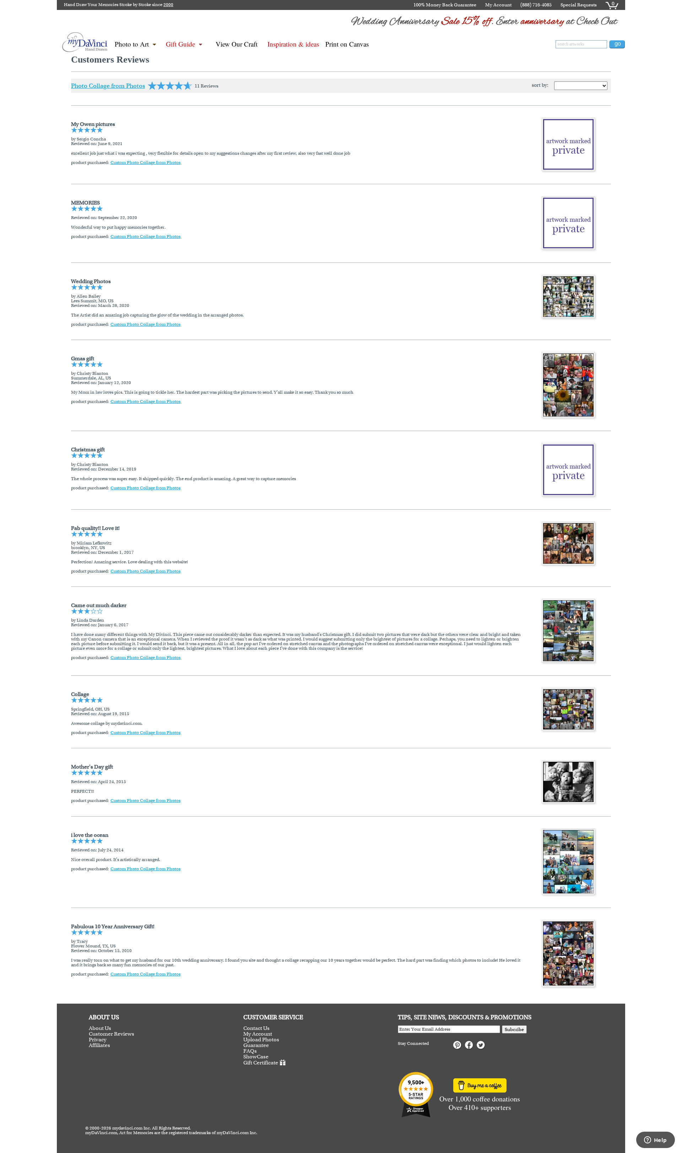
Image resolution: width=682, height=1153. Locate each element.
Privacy (98, 1039)
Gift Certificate (260, 1062)
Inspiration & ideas (293, 43)
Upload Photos (261, 1039)
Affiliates (99, 1045)
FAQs (250, 1051)
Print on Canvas (347, 43)
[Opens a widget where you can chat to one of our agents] (655, 1140)
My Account (498, 5)
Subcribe (514, 1029)
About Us (100, 1028)
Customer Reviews (111, 1034)
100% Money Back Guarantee (444, 5)
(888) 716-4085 (536, 5)
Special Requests (579, 5)
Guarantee (256, 1045)
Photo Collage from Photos (108, 86)
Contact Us (256, 1028)
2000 (168, 4)
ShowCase (256, 1056)
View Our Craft (237, 43)
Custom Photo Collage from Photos (145, 162)
